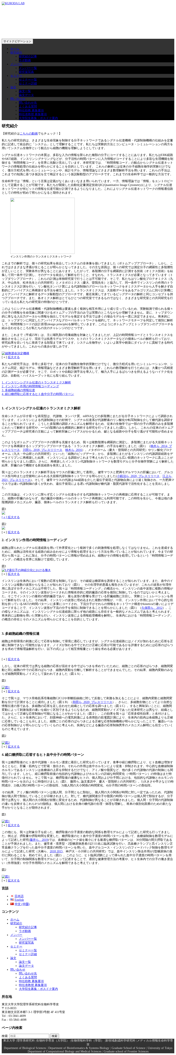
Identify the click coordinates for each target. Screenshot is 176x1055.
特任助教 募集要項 (31, 110)
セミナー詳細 (28, 83)
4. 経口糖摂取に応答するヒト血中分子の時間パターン (38, 394)
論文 (13, 87)
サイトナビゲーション (17, 41)
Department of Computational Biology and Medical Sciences (64, 1051)
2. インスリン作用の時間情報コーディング (30, 386)
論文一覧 (25, 91)
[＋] (5, 517)
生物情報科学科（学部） (87, 1040)
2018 (53, 851)
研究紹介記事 (28, 56)
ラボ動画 (25, 60)
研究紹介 (16, 52)
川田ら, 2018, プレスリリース (42, 450)
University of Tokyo (160, 1048)
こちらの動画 (29, 133)
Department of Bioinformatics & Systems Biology (78, 1048)
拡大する (14, 357)
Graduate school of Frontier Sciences (126, 1051)
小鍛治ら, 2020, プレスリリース (138, 476)
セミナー (16, 75)
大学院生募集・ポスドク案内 (38, 118)
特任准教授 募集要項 (33, 114)
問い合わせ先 (28, 102)
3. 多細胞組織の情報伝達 (18, 390)
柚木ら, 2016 (73, 450)
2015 (60, 851)
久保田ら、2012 (151, 607)
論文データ (26, 95)
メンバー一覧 (28, 68)
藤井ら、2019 (39, 839)
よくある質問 (28, 106)
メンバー (16, 64)
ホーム (14, 48)
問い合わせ (17, 98)
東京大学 (9, 1040)
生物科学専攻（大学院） (52, 1040)
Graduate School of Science (128, 1048)
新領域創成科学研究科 (120, 1040)
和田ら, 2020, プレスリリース (92, 702)
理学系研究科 (26, 1040)
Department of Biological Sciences (25, 1048)
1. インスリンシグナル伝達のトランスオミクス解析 (36, 382)
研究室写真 (26, 71)
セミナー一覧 (28, 79)
